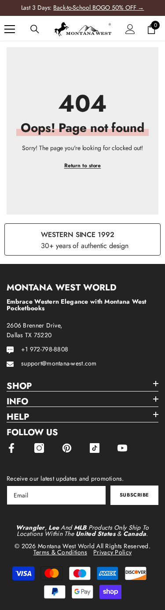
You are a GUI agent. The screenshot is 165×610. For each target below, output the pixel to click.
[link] (82, 239)
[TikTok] (94, 448)
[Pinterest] (66, 448)
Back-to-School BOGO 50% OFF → (98, 7)
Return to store (82, 165)
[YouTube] (122, 448)
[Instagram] (39, 448)
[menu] (9, 29)
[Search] (34, 29)
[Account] (130, 29)
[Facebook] (11, 448)
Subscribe (134, 494)
